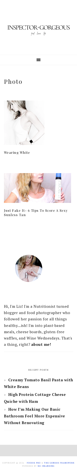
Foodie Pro (34, 463)
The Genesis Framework (59, 463)
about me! (41, 344)
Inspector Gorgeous (38, 27)
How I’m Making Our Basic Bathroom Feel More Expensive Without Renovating (34, 416)
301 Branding (46, 466)
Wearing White (17, 152)
